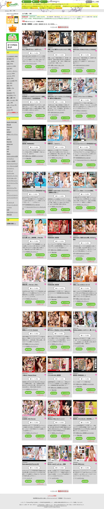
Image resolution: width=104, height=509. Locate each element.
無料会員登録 (59, 8)
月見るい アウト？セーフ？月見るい (83, 96)
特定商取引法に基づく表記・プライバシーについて (45, 498)
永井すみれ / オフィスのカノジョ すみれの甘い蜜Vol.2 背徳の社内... (59, 97)
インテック (10, 171)
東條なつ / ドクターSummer (30, 330)
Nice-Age (9, 142)
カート (37, 1)
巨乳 (8, 68)
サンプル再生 (34, 53)
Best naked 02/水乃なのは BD (30, 464)
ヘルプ (45, 1)
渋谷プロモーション (12, 212)
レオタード (10, 66)
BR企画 (9, 124)
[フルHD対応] (10, 56)
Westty (8, 154)
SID (8, 151)
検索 (90, 1)
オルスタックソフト (12, 176)
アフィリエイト (67, 498)
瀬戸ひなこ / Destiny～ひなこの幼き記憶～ (59, 330)
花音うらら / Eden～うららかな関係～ (83, 190)
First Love (9, 127)
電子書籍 (9, 59)
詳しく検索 (96, 1)
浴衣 (8, 83)
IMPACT (9, 132)
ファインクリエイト (12, 195)
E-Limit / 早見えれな (78, 464)
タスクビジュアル (11, 188)
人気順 (35, 24)
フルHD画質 (40, 66)
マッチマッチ (10, 202)
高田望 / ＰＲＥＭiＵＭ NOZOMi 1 (83, 419)
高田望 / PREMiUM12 (28, 143)
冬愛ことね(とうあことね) (57, 65)
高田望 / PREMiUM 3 (79, 375)
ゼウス (8, 185)
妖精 (8, 210)
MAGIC (9, 139)
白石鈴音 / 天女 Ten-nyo (29, 419)
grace (8, 129)
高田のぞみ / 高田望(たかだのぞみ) (34, 156)
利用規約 (60, 498)
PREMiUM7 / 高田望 (53, 237)
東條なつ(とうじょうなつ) (32, 344)
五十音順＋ (51, 24)
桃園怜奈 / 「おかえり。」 (55, 143)
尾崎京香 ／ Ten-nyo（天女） (30, 285)
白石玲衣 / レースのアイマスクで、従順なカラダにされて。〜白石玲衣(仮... (33, 97)
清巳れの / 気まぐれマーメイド (56, 419)
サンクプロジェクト (12, 180)
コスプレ (9, 76)
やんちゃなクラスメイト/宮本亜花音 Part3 (84, 143)
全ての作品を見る (12, 46)
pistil (8, 149)
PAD (8, 146)
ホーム (7, 11)
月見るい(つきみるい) (81, 110)
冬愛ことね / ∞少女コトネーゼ (81, 285)
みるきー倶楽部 (11, 161)
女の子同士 (10, 95)
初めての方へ (35, 8)
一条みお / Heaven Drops (29, 375)
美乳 (8, 85)
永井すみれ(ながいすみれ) (82, 65)
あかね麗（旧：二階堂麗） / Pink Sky (32, 237)
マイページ (28, 1)
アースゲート (10, 168)
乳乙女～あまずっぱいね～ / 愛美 (57, 464)
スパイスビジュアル (12, 183)
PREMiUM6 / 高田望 (53, 285)
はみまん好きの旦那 (12, 156)
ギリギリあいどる (11, 178)
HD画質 (29, 66)
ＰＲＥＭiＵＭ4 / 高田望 (54, 375)
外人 (8, 107)
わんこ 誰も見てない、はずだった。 (32, 49)
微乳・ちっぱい (11, 100)
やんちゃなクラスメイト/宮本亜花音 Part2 (34, 190)
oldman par (10, 144)
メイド (8, 102)
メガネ (8, 110)
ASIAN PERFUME (12, 122)
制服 (8, 64)
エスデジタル (10, 173)
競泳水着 (9, 93)
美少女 (8, 78)
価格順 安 (42, 24)
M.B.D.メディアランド (57, 157)
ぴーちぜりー (10, 159)
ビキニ (8, 61)
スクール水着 (10, 81)
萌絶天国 (9, 214)
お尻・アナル (10, 105)
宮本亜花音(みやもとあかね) (83, 157)
